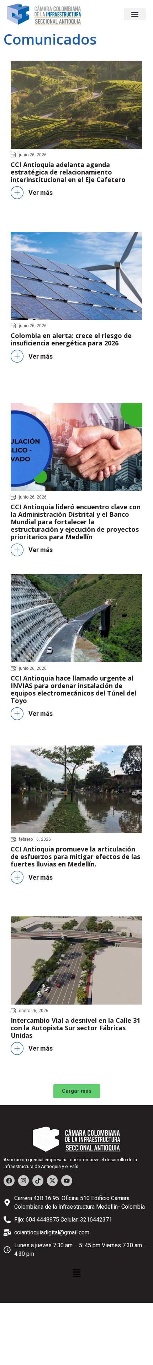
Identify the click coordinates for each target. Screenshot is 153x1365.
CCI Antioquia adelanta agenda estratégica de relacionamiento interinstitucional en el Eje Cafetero (68, 172)
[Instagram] (23, 1180)
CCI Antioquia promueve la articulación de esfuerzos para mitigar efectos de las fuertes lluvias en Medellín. (75, 856)
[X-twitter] (52, 1180)
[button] (135, 14)
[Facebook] (9, 1180)
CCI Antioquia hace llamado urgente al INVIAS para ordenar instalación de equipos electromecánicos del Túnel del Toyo (73, 689)
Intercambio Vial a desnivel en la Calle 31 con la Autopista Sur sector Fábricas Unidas (75, 1028)
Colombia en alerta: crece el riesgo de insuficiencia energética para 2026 (71, 339)
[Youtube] (66, 1180)
